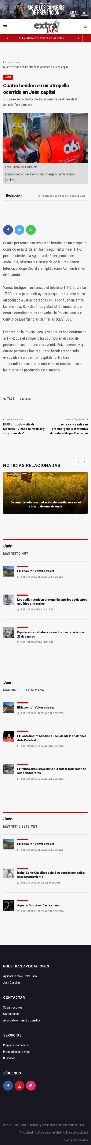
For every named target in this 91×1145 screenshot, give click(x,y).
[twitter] (19, 230)
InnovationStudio (73, 1125)
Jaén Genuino (11, 983)
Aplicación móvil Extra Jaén (20, 976)
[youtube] (19, 1086)
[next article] (79, 38)
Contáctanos (11, 1014)
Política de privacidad (48, 1132)
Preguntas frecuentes (16, 1045)
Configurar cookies (76, 1140)
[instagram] (31, 1086)
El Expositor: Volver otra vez (36, 571)
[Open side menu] (5, 27)
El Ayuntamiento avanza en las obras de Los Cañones (51, 38)
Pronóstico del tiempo (16, 1052)
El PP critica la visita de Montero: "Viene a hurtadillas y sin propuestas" (24, 428)
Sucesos (25, 398)
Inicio (6, 62)
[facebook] (8, 230)
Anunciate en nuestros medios (22, 1020)
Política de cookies (74, 1132)
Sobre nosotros (12, 1007)
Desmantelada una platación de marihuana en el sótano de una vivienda (46, 504)
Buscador (9, 1058)
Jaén (18, 62)
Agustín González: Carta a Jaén (38, 905)
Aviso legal (26, 1132)
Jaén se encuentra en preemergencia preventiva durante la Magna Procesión (69, 428)
